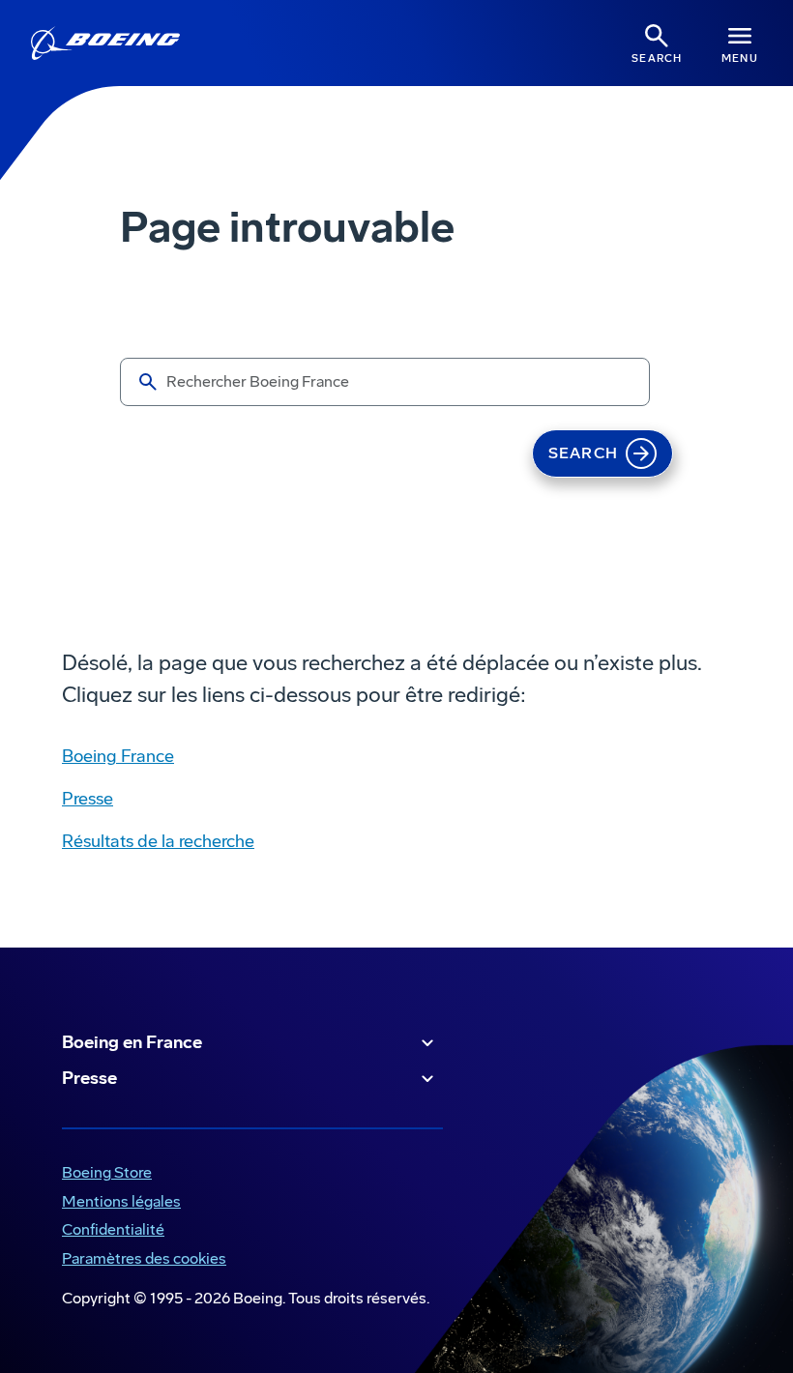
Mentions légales (117, 1203)
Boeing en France (132, 1042)
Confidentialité (109, 1231)
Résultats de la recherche (158, 841)
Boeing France (118, 756)
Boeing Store (103, 1174)
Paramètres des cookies (144, 1258)
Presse (87, 798)
